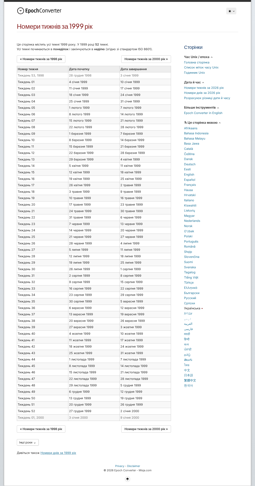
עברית (188, 313)
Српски (189, 303)
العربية (188, 324)
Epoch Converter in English (203, 113)
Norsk (188, 226)
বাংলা (186, 344)
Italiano (189, 200)
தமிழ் (187, 355)
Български (191, 293)
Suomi (188, 262)
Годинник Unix (194, 72)
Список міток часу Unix (201, 67)
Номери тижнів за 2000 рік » (146, 59)
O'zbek (189, 231)
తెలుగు (188, 360)
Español (189, 180)
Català (188, 149)
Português (191, 241)
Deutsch (189, 164)
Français (190, 185)
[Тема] (231, 11)
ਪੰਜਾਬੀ (188, 349)
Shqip (188, 252)
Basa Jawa (191, 143)
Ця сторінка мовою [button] (203, 122)
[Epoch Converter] (40, 10)
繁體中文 (190, 380)
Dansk (188, 159)
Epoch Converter (125, 470)
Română (189, 246)
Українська (192, 308)
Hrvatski (190, 195)
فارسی (188, 329)
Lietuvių (189, 210)
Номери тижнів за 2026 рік (204, 88)
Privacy (119, 466)
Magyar (189, 216)
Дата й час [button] (193, 82)
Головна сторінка (196, 62)
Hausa (188, 190)
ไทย (186, 365)
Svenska (190, 267)
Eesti (187, 169)
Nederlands (192, 221)
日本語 (188, 375)
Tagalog (189, 272)
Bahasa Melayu (194, 138)
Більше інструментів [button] (200, 107)
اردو (188, 319)
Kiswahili (190, 205)
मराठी (187, 334)
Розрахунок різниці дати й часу (207, 98)
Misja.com (145, 470)
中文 (187, 370)
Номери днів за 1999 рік (58, 453)
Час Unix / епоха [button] (197, 57)
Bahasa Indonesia (196, 133)
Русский (190, 298)
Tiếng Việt (191, 277)
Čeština (189, 154)
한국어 (188, 385)
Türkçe (189, 282)
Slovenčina (191, 257)
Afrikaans (190, 128)
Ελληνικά (190, 288)
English (189, 174)
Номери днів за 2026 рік (202, 93)
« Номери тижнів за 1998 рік (41, 59)
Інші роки (26, 442)
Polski (188, 236)
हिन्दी (186, 339)
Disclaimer (133, 466)
